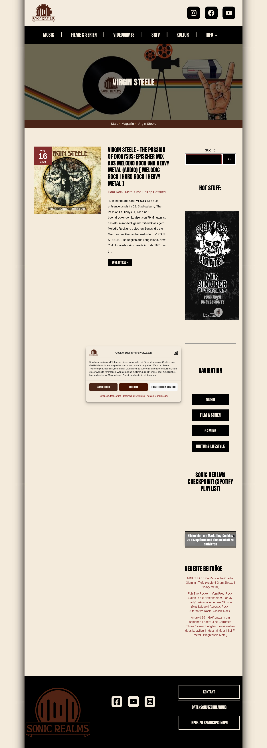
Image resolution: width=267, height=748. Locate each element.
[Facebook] (211, 13)
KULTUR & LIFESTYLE (210, 446)
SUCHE (210, 150)
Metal (129, 192)
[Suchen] (229, 159)
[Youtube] (133, 701)
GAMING (210, 431)
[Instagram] (193, 13)
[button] (176, 353)
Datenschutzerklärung (110, 396)
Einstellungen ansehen (163, 387)
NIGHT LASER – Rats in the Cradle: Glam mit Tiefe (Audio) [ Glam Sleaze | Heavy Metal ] (210, 583)
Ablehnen (133, 387)
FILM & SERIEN (210, 415)
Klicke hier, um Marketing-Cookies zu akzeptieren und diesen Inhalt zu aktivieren (210, 539)
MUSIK (210, 399)
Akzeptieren (103, 387)
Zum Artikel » (120, 262)
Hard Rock (115, 192)
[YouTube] (229, 13)
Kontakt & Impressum (157, 396)
